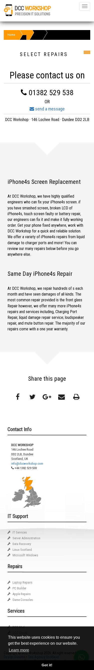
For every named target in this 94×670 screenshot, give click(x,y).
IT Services (20, 532)
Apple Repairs (22, 594)
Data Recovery (22, 544)
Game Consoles (23, 600)
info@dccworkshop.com (27, 463)
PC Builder (19, 588)
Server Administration (26, 538)
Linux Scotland (22, 550)
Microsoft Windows (25, 555)
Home (11, 35)
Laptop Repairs (22, 582)
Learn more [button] (19, 650)
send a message (49, 108)
